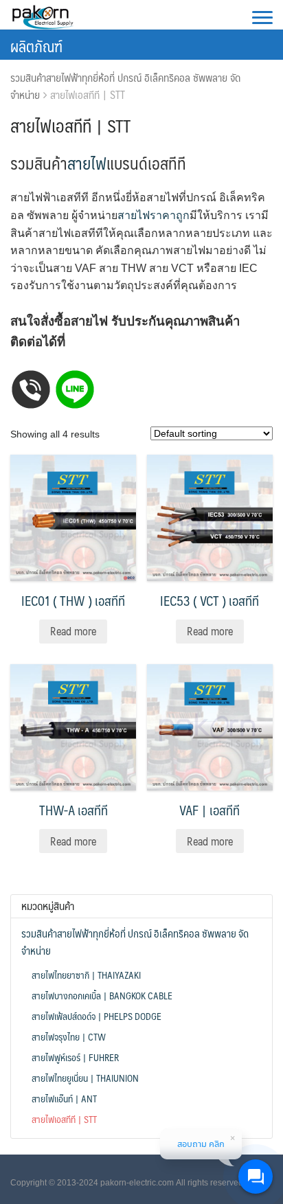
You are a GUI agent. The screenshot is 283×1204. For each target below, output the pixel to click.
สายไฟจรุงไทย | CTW (69, 1036)
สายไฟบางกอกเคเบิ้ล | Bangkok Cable (102, 995)
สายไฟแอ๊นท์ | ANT (64, 1098)
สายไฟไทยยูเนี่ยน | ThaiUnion (85, 1077)
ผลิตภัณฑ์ (36, 45)
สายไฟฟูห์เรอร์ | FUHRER (75, 1057)
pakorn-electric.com (137, 1183)
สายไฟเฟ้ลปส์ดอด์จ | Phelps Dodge (96, 1016)
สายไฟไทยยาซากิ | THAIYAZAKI (86, 974)
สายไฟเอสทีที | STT (64, 1119)
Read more (73, 631)
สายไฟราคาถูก (153, 215)
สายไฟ (86, 163)
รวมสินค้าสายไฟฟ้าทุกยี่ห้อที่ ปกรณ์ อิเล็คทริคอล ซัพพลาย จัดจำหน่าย (125, 86)
